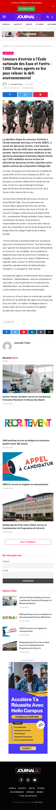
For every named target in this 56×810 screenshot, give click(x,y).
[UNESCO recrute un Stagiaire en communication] (28, 466)
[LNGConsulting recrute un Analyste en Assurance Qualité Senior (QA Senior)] (28, 422)
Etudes (40, 24)
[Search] (47, 17)
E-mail (5, 570)
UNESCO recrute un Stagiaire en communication (25, 484)
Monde (40, 792)
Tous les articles (28, 796)
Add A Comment (28, 542)
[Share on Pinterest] (40, 94)
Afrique (30, 792)
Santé (29, 24)
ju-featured (9, 322)
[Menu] (4, 17)
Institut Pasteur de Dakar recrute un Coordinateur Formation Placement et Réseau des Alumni (27, 398)
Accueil (5, 46)
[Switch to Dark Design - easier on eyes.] (52, 17)
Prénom (6, 561)
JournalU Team (16, 84)
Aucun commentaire (12, 88)
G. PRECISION (37, 802)
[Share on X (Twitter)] (25, 94)
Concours (8, 53)
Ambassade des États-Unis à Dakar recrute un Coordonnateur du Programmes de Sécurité (25, 526)
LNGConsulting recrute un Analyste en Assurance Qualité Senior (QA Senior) (26, 442)
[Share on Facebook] (10, 94)
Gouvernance (17, 792)
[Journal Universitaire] (28, 17)
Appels (6, 24)
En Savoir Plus (26, 9)
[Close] (53, 6)
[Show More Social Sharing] (50, 94)
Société (18, 24)
